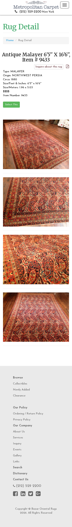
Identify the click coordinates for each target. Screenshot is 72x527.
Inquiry (17, 443)
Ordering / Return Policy (28, 413)
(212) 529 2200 (28, 486)
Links (16, 461)
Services (18, 437)
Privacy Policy (21, 419)
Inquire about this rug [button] (48, 66)
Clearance (19, 395)
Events (17, 449)
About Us (19, 431)
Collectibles (20, 383)
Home (10, 40)
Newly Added (21, 389)
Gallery (17, 455)
